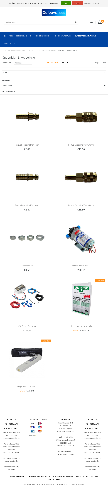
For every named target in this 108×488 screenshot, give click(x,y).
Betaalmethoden (17, 476)
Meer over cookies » (91, 3)
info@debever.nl (67, 451)
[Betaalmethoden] (32, 423)
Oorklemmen (27, 265)
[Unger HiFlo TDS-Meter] (27, 359)
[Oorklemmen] (27, 238)
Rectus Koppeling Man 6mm (27, 145)
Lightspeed (68, 484)
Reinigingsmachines (23, 36)
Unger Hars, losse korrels (81, 326)
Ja (66, 3)
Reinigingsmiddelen (42, 36)
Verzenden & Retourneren (39, 476)
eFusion (82, 484)
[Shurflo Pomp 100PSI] (81, 238)
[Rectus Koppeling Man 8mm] (27, 178)
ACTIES (11, 36)
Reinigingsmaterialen (63, 36)
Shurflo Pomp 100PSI (81, 265)
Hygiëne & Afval (9, 43)
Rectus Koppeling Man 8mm (27, 205)
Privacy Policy (82, 476)
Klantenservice (54, 480)
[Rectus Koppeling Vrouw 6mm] (81, 117)
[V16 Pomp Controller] (27, 299)
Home (4, 50)
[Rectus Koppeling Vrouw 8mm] (81, 178)
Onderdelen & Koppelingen (67, 50)
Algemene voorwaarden (63, 476)
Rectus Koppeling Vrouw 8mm (81, 205)
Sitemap (94, 476)
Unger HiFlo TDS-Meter (27, 386)
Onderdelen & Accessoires (46, 50)
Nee (77, 3)
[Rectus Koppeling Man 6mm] (27, 117)
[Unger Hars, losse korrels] (81, 299)
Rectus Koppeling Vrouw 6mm (81, 145)
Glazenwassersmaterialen (85, 36)
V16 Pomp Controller (27, 326)
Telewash (31, 50)
